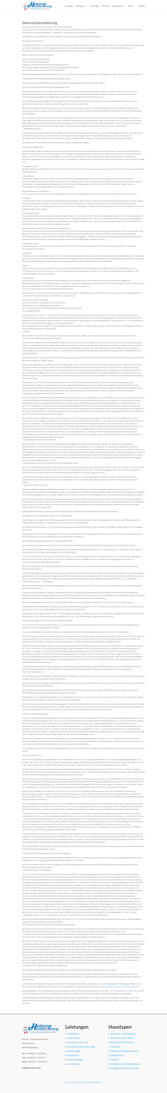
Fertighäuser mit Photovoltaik (124, 1068)
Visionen (114, 1059)
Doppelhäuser (116, 1055)
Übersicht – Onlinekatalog (122, 1033)
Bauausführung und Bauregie (81, 1046)
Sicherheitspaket (75, 1059)
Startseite (69, 6)
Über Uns (106, 6)
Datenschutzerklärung (93, 1082)
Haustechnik (118, 6)
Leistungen (94, 6)
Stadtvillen (115, 1046)
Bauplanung (72, 1055)
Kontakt (141, 6)
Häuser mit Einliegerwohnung (124, 1051)
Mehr (130, 6)
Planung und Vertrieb (77, 1042)
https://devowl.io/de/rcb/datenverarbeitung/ (122, 986)
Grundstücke (73, 1064)
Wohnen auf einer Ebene (122, 1038)
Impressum (78, 1082)
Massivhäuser (73, 1038)
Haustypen (80, 6)
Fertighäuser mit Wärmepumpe (125, 1064)
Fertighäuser (73, 1033)
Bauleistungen (74, 1051)
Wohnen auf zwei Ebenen (122, 1042)
